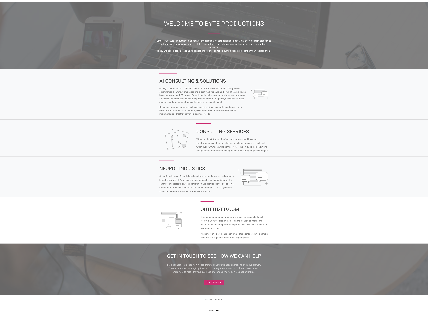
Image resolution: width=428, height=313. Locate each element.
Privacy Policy (214, 310)
